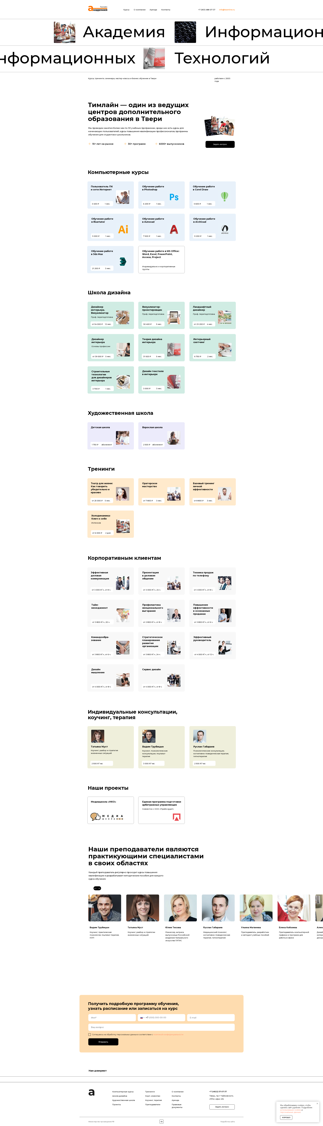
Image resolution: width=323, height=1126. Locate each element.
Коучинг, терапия (153, 1120)
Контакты (176, 1116)
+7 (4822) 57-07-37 (218, 1111)
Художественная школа (123, 1120)
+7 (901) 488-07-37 (206, 10)
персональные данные (290, 1112)
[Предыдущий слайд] (4, 1089)
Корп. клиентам (152, 1116)
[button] (220, 144)
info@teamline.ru (227, 10)
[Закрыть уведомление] (317, 1103)
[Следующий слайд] (318, 1089)
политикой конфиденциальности (168, 1034)
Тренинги (150, 1111)
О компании (177, 1111)
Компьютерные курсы (122, 1111)
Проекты (116, 1124)
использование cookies (290, 1110)
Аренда (175, 1120)
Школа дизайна (119, 1116)
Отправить (103, 1042)
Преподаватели (152, 1124)
